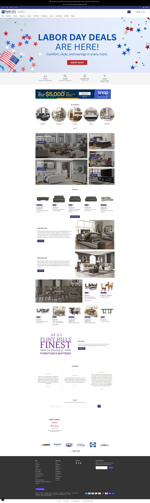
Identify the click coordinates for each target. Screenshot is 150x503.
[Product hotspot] (88, 231)
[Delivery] (45, 78)
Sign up (111, 467)
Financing (16, 7)
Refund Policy (38, 476)
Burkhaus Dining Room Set (74, 322)
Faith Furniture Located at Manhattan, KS (43, 481)
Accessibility (37, 471)
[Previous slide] (3, 45)
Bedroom (15, 15)
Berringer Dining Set (105, 297)
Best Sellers (66, 15)
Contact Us (11, 7)
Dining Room (22, 15)
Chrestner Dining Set (105, 321)
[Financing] (65, 78)
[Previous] (33, 203)
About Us (3, 7)
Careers (7, 7)
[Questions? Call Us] (85, 78)
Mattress (29, 15)
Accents (51, 15)
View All (75, 128)
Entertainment (44, 15)
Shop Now (40, 240)
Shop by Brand (59, 15)
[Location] (105, 78)
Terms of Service (38, 473)
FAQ (36, 478)
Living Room (8, 15)
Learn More (81, 348)
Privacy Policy (38, 469)
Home (2, 15)
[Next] (116, 203)
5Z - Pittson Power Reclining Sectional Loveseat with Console (74, 210)
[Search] (129, 12)
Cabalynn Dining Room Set (90, 322)
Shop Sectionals (75, 216)
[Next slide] (147, 45)
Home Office (36, 15)
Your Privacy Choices (39, 474)
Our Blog (37, 483)
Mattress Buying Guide (39, 479)
